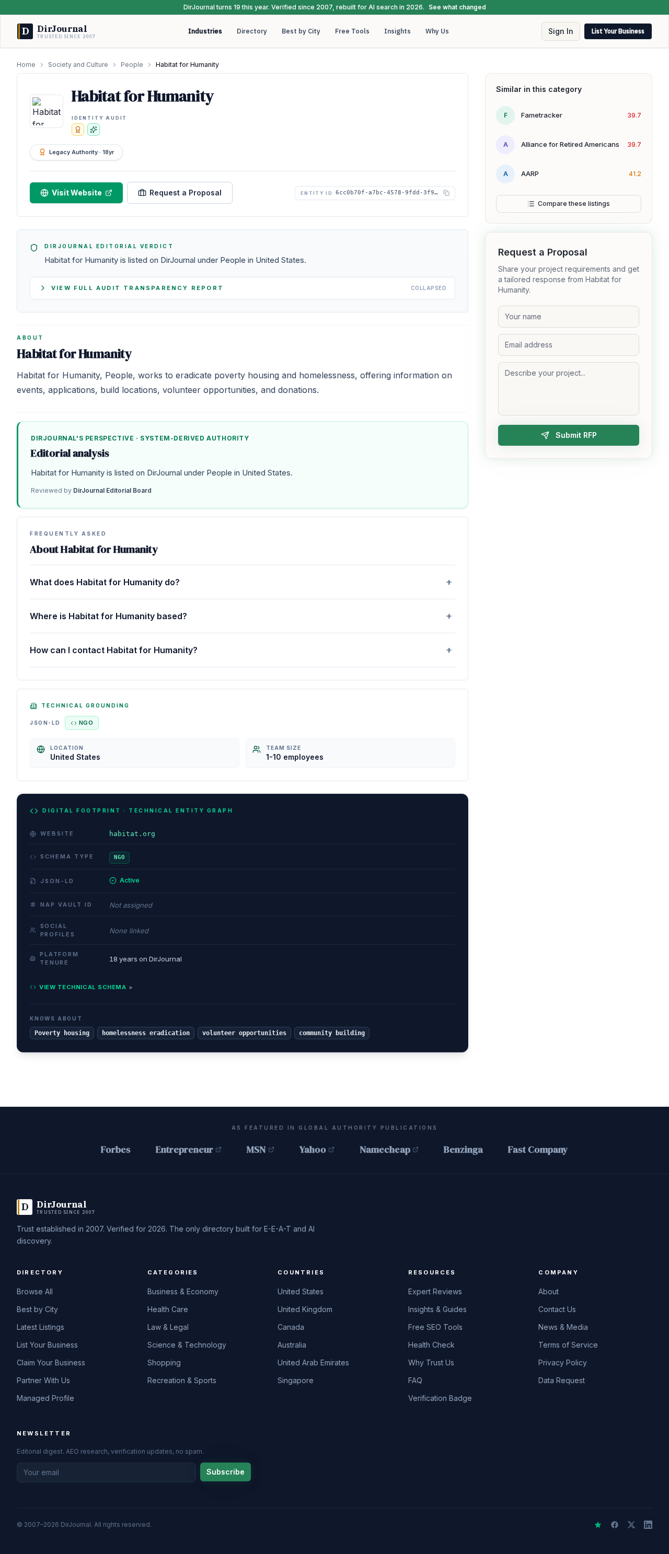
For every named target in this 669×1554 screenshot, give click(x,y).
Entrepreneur (184, 1149)
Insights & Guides (437, 1309)
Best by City (301, 31)
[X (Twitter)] (631, 1525)
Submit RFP (576, 435)
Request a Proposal (185, 192)
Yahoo (312, 1149)
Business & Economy (182, 1291)
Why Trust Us (431, 1362)
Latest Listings (40, 1327)
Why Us (437, 31)
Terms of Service (568, 1344)
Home (26, 64)
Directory (252, 31)
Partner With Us (43, 1380)
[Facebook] (614, 1525)
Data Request (561, 1380)
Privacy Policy (562, 1362)
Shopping (164, 1362)
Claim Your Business (51, 1362)
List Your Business (618, 31)
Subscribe (225, 1471)
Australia (292, 1344)
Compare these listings (574, 203)
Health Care (167, 1309)
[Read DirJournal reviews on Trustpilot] (598, 1525)
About (548, 1291)
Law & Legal (168, 1327)
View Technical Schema (86, 987)
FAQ (415, 1380)
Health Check (431, 1344)
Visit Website (77, 192)
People (132, 64)
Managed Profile (45, 1398)
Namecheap (385, 1149)
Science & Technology (186, 1344)
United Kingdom (305, 1309)
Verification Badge (440, 1398)
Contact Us (557, 1309)
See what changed (457, 7)
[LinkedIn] (648, 1525)
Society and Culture (78, 64)
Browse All (35, 1291)
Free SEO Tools (435, 1327)
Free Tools (352, 31)
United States (301, 1291)
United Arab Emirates (313, 1362)
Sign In (560, 31)
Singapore (296, 1380)
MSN (256, 1149)
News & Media (563, 1327)
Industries (205, 31)
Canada (291, 1327)
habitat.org (132, 834)
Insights (397, 31)
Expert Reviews (435, 1291)
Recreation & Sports (181, 1380)
